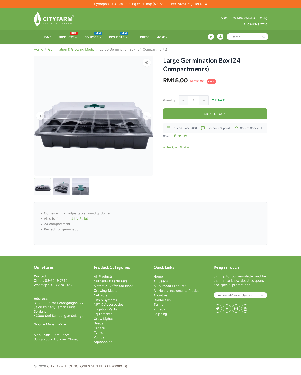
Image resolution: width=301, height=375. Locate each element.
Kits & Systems (105, 300)
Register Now (197, 4)
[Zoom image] (147, 63)
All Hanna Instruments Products (178, 290)
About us (160, 295)
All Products (103, 276)
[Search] (263, 37)
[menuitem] (44, 36)
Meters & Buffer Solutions (113, 286)
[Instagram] (236, 308)
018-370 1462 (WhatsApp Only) (245, 18)
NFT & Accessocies (108, 304)
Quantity (169, 100)
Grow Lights (103, 318)
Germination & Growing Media (71, 49)
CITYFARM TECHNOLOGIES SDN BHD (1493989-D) (87, 366)
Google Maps (44, 324)
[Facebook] (227, 308)
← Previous (170, 147)
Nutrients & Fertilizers (110, 281)
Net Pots (100, 295)
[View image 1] (42, 186)
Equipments (103, 314)
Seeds (98, 323)
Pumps (99, 337)
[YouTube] (245, 308)
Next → (184, 147)
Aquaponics (103, 342)
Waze (62, 324)
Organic (100, 328)
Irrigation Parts (105, 309)
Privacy (159, 309)
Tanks (98, 332)
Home (38, 49)
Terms (158, 304)
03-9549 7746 (257, 24)
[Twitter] (218, 308)
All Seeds (161, 281)
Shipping (160, 314)
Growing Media (105, 290)
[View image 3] (80, 186)
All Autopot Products (170, 286)
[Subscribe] (262, 295)
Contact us (162, 300)
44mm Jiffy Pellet (74, 218)
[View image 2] (61, 186)
